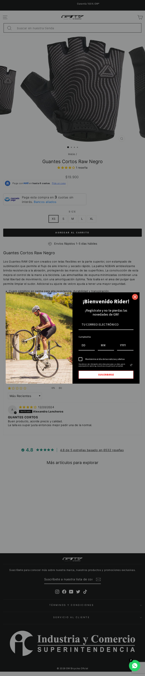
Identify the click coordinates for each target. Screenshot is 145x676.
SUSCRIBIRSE (106, 374)
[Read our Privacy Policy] (131, 365)
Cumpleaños (85, 336)
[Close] (135, 296)
